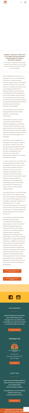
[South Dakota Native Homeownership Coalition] (5, 2)
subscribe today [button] (14, 329)
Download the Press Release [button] (12, 279)
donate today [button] (14, 400)
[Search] (20, 2)
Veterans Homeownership (19, 62)
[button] (25, 2)
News (9, 62)
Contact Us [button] (14, 362)
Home (5, 62)
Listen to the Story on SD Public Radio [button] (12, 271)
